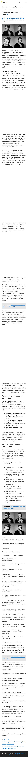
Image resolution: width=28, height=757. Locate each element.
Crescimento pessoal (12, 18)
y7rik (7, 14)
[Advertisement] (14, 106)
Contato (23, 753)
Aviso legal (17, 753)
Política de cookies (14, 755)
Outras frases (8, 740)
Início (3, 18)
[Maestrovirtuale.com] (4, 2)
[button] (19, 2)
